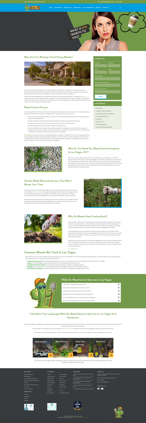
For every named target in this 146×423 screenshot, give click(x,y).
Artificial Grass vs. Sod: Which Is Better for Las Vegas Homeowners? (82, 378)
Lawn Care (49, 386)
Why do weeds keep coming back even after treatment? (78, 294)
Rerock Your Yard (62, 380)
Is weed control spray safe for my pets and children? (77, 291)
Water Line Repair (62, 386)
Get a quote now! (72, 248)
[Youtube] (102, 389)
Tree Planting (61, 384)
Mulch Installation (50, 392)
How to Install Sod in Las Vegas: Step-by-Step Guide (82, 386)
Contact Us (105, 7)
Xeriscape (61, 390)
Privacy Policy (26, 386)
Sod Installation (62, 382)
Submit (100, 96)
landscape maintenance (38, 192)
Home (51, 7)
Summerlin (26, 394)
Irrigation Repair (27, 376)
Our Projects (68, 7)
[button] (120, 8)
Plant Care (61, 378)
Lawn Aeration (50, 384)
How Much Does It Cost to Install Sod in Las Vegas (83, 389)
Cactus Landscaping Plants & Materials (31, 380)
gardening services (66, 328)
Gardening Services (51, 376)
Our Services (58, 7)
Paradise (26, 398)
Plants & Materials (88, 7)
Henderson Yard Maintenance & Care (31, 384)
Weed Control (62, 388)
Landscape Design (50, 380)
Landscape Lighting (51, 382)
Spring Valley (26, 396)
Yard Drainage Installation (64, 392)
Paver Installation (62, 376)
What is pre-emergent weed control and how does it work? (79, 300)
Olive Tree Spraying (63, 374)
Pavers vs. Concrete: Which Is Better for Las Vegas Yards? (83, 374)
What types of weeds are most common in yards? (76, 287)
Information (77, 7)
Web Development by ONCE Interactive (80, 417)
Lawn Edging (49, 388)
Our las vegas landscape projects (30, 378)
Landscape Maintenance (29, 374)
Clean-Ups (49, 374)
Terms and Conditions (28, 388)
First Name (97, 63)
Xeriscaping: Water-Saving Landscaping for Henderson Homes (82, 382)
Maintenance (49, 390)
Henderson (83, 96)
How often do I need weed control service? (74, 284)
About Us (98, 7)
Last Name (110, 63)
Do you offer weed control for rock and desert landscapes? (79, 297)
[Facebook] (98, 389)
